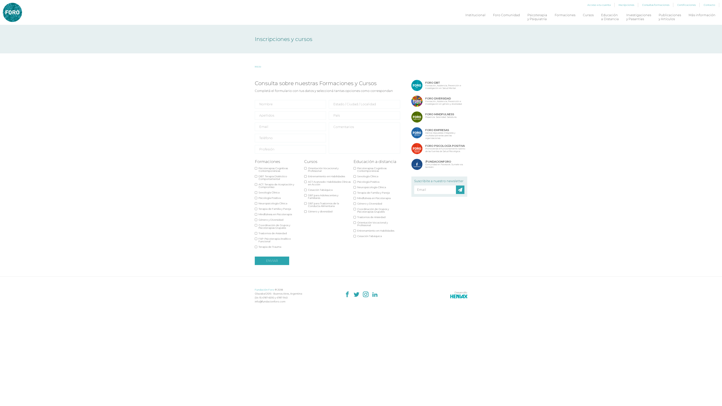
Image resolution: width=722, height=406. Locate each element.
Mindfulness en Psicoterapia (275, 214)
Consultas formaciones (655, 4)
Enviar (272, 261)
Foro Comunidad (506, 15)
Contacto (709, 4)
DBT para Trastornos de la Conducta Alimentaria (323, 204)
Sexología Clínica (269, 192)
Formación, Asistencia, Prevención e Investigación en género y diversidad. (443, 101)
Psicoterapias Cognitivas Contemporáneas (273, 169)
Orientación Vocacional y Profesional (323, 169)
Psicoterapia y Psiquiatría (537, 17)
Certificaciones (686, 4)
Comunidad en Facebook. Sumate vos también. (444, 164)
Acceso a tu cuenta (599, 4)
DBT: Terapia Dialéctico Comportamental (273, 177)
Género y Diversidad (271, 219)
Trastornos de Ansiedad (273, 233)
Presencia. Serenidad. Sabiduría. (441, 115)
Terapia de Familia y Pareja (275, 209)
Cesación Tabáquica (320, 190)
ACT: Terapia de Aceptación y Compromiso (276, 185)
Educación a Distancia (610, 17)
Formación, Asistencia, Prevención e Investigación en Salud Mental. (443, 85)
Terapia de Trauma (270, 246)
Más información (702, 15)
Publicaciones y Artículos (670, 17)
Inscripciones (626, 4)
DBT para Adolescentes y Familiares (323, 196)
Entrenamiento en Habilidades (326, 176)
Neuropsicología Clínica (273, 203)
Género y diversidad (320, 211)
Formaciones (565, 15)
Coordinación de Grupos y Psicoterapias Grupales (274, 226)
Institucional (475, 15)
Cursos (588, 15)
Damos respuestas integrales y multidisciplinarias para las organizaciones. (440, 133)
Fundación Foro (264, 289)
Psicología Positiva (270, 198)
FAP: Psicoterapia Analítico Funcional (275, 240)
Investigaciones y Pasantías (638, 17)
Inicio (258, 66)
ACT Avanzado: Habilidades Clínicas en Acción (329, 183)
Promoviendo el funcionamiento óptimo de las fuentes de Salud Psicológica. (445, 148)
